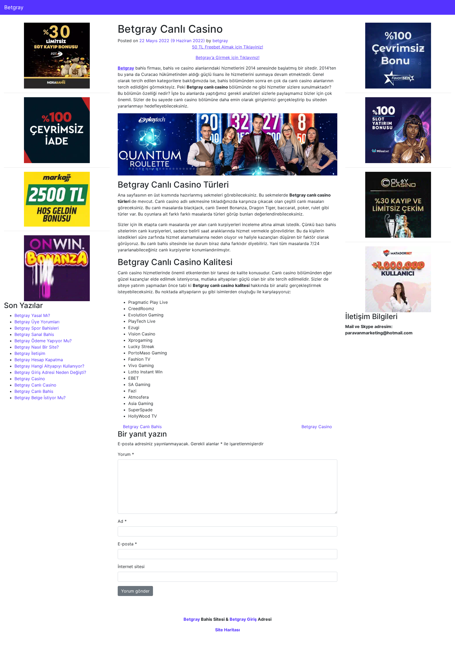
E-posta (127, 543)
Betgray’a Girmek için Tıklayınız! (227, 57)
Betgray (13, 7)
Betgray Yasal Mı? (32, 315)
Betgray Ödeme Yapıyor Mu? (43, 340)
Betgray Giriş (243, 619)
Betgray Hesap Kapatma (38, 359)
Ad (122, 521)
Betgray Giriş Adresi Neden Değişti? (50, 372)
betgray (220, 40)
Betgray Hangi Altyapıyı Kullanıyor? (49, 366)
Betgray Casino (29, 378)
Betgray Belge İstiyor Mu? (40, 397)
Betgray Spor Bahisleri (36, 328)
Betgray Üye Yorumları (37, 321)
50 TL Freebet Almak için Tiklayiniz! (227, 47)
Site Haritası (227, 629)
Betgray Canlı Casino (35, 385)
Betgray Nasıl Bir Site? (36, 347)
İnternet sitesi (131, 566)
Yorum (126, 454)
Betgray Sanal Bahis (34, 334)
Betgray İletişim (29, 353)
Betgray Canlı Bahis (33, 391)
